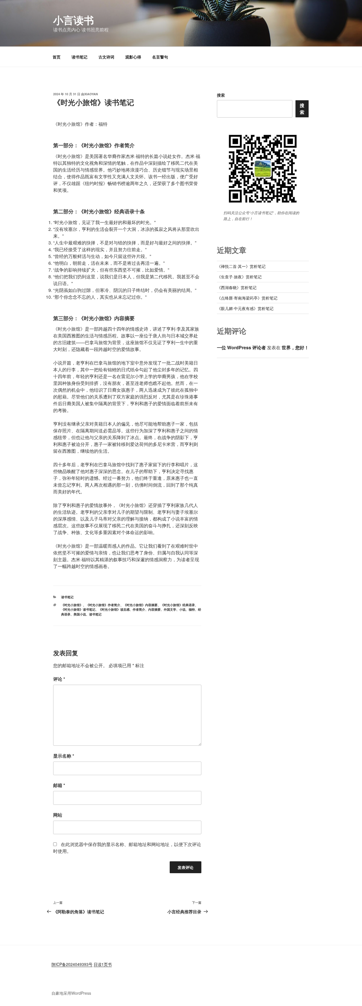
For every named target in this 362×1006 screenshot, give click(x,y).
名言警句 (160, 57)
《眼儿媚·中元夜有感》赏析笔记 (245, 308)
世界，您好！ (295, 347)
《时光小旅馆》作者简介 (103, 605)
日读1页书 (103, 964)
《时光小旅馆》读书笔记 (78, 609)
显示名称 (63, 756)
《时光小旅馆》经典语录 (178, 605)
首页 (57, 57)
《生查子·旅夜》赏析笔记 (239, 276)
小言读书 (73, 19)
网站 (57, 815)
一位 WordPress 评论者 (241, 347)
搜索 (221, 95)
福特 (192, 609)
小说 (182, 609)
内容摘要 (154, 609)
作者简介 (139, 609)
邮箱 (59, 785)
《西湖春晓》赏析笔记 (237, 287)
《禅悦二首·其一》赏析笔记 (241, 266)
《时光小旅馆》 (72, 605)
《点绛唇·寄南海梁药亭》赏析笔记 (247, 298)
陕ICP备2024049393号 (71, 964)
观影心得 (133, 57)
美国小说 (80, 614)
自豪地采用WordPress (71, 993)
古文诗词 (106, 57)
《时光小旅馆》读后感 (114, 609)
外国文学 (170, 609)
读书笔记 (79, 57)
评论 (59, 679)
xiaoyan (91, 94)
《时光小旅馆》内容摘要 (140, 605)
